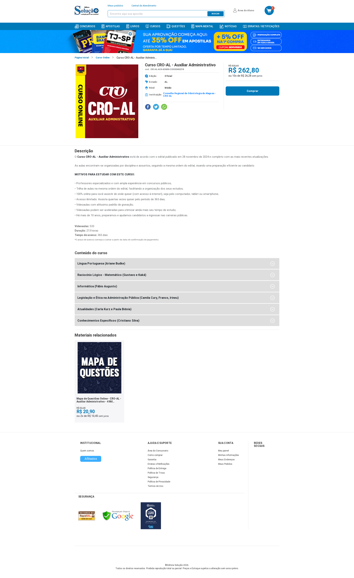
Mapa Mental (204, 26)
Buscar (215, 14)
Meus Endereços (226, 459)
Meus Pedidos (225, 464)
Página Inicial (82, 57)
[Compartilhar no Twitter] (156, 107)
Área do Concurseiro (158, 450)
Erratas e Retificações (158, 464)
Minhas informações (228, 455)
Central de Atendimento (143, 5)
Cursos (155, 26)
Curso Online (103, 57)
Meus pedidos (115, 5)
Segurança (153, 477)
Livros (134, 26)
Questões (178, 26)
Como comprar (155, 455)
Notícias (231, 26)
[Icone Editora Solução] (87, 10)
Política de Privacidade (159, 481)
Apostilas (113, 26)
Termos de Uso (155, 486)
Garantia (152, 459)
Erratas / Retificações (263, 26)
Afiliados (91, 458)
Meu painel (223, 450)
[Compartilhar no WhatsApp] (164, 107)
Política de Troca (156, 473)
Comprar (252, 91)
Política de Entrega (157, 468)
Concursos (87, 26)
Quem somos (87, 450)
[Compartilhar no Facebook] (148, 107)
